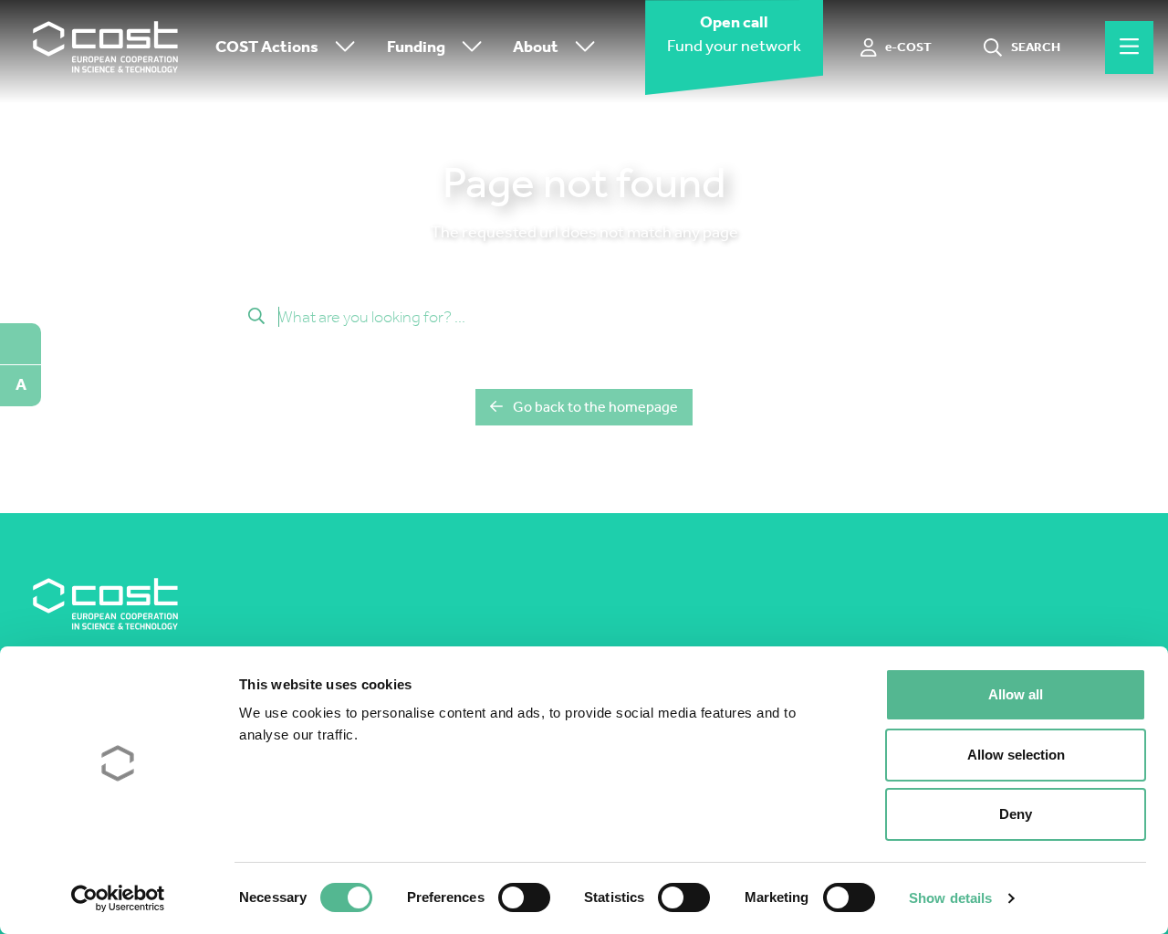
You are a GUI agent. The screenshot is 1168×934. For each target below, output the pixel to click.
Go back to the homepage (595, 406)
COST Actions (266, 47)
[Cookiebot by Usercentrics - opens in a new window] (118, 898)
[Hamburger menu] (1129, 47)
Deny (1015, 814)
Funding (416, 47)
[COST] (106, 47)
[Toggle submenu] (341, 48)
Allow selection (1016, 754)
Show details (950, 898)
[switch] (524, 897)
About (535, 47)
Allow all (1015, 694)
